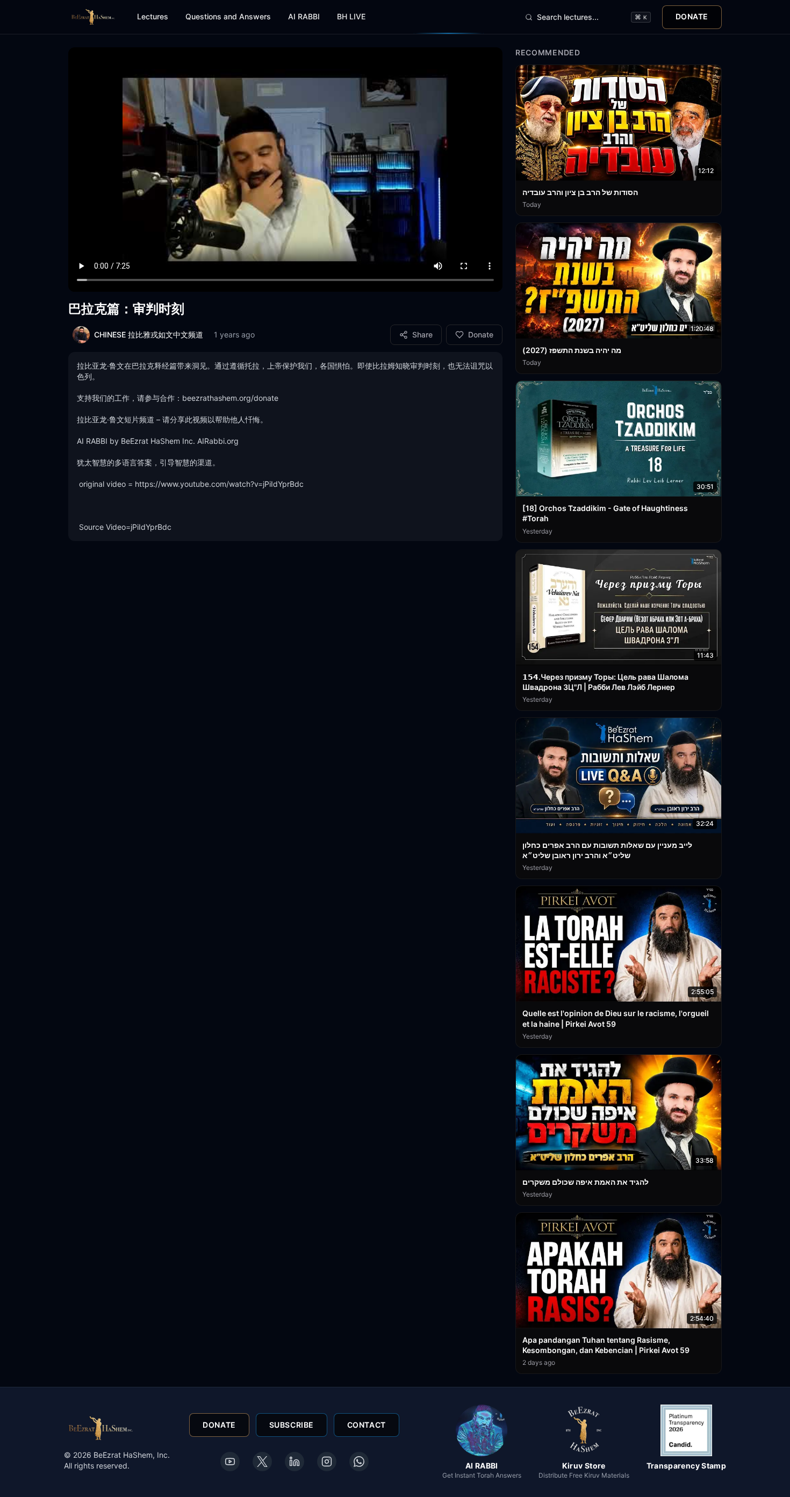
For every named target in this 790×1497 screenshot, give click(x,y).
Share (422, 334)
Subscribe (291, 1424)
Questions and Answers (228, 16)
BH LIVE (351, 16)
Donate (692, 16)
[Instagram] (326, 1461)
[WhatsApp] (359, 1461)
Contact (366, 1424)
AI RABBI (304, 16)
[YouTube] (230, 1461)
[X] (262, 1461)
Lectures (152, 16)
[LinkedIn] (294, 1461)
